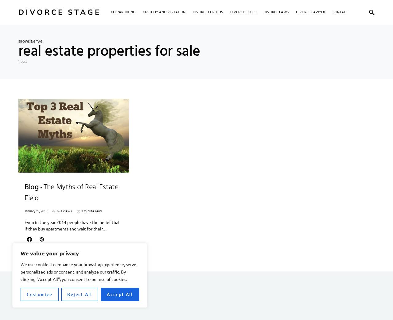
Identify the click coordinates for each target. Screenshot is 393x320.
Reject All (79, 294)
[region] (79, 275)
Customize (40, 294)
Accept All (120, 294)
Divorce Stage (59, 12)
